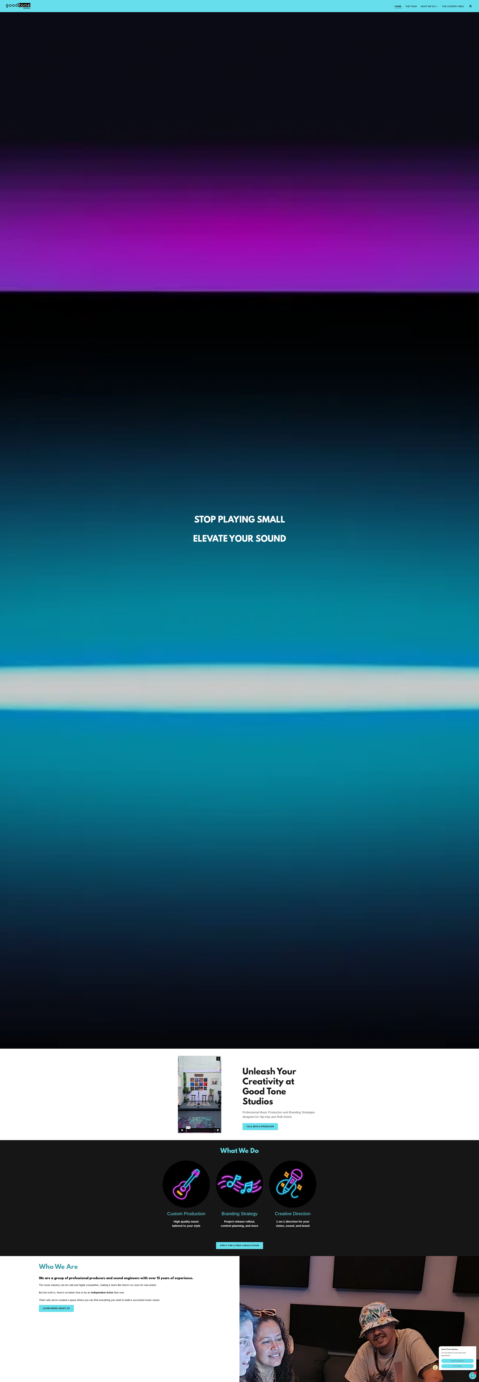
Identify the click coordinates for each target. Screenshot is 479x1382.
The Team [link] (411, 6)
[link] (18, 6)
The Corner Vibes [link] (453, 6)
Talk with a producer (260, 1126)
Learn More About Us (56, 1308)
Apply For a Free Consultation (239, 1245)
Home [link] (398, 6)
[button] (429, 6)
